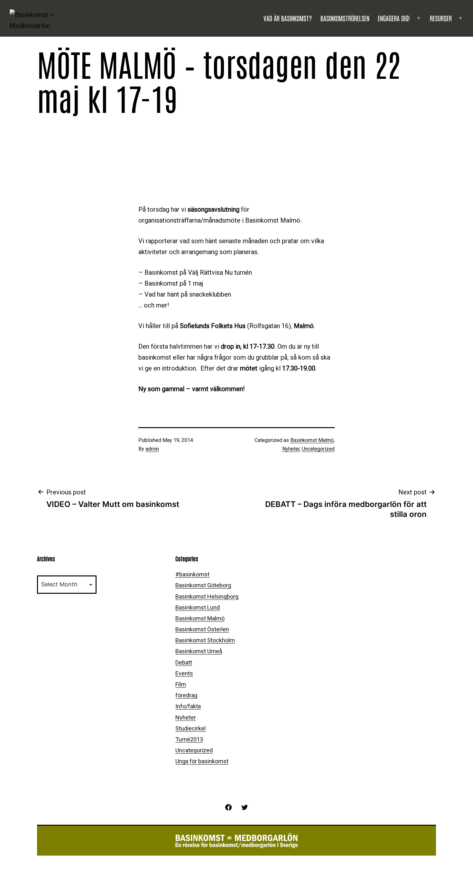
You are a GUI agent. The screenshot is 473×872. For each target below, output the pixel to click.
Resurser (441, 18)
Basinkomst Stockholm (205, 640)
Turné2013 (189, 739)
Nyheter (291, 449)
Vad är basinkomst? (288, 18)
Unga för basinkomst (201, 761)
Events (184, 673)
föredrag (186, 695)
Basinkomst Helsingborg (206, 596)
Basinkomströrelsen (344, 18)
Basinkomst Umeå (198, 651)
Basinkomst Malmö (312, 440)
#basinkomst (192, 574)
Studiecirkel (190, 728)
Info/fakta (188, 706)
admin (152, 449)
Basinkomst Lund (197, 607)
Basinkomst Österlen (202, 629)
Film (180, 684)
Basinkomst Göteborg (203, 585)
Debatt (183, 662)
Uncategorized (318, 449)
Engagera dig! (394, 18)
